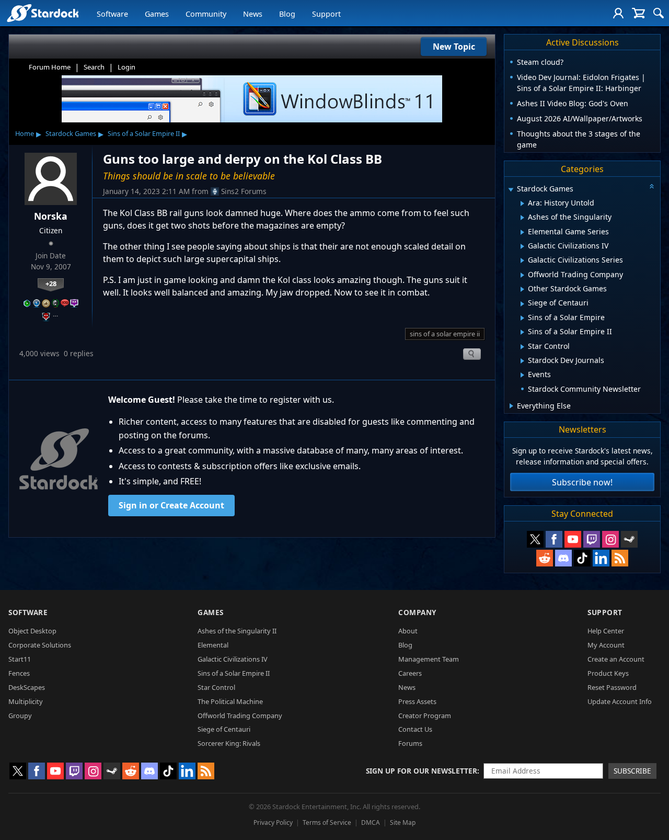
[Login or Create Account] (618, 13)
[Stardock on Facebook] (554, 539)
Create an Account (615, 659)
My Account (606, 645)
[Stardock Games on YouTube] (572, 539)
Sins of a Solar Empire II (144, 133)
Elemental (213, 645)
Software (112, 14)
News (252, 14)
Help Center (605, 630)
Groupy (20, 715)
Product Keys (608, 673)
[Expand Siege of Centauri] (522, 304)
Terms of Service (327, 822)
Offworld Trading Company (240, 715)
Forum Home (50, 67)
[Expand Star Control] (522, 346)
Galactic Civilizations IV (233, 659)
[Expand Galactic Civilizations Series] (522, 260)
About (408, 630)
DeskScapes (26, 687)
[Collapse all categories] (651, 186)
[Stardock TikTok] (582, 558)
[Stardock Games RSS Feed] (619, 558)
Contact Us (415, 729)
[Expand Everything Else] (511, 405)
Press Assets (417, 701)
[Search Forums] (658, 13)
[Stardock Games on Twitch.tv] (591, 539)
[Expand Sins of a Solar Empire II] (522, 332)
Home (24, 133)
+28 (50, 283)
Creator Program (424, 715)
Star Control (216, 687)
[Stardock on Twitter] (535, 539)
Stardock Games (70, 133)
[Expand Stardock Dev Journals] (522, 361)
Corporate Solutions (39, 645)
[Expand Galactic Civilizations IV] (522, 246)
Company (417, 612)
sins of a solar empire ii (445, 333)
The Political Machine (230, 701)
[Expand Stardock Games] (510, 189)
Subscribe (632, 771)
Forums (410, 743)
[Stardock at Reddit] (544, 558)
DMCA (370, 822)
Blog (287, 14)
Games (157, 14)
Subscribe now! (582, 482)
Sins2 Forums (244, 191)
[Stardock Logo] (42, 13)
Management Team (428, 659)
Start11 (19, 659)
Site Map (403, 822)
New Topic (454, 46)
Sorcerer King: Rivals (229, 743)
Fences (19, 673)
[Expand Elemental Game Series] (522, 232)
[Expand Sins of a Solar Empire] (522, 318)
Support (326, 14)
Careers (410, 673)
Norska (50, 216)
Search (94, 67)
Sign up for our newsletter (421, 771)
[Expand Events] (522, 375)
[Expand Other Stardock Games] (522, 289)
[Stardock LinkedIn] (601, 558)
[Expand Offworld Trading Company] (522, 275)
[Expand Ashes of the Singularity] (522, 217)
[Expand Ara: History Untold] (522, 203)
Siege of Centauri (224, 729)
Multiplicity (25, 701)
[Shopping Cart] (638, 13)
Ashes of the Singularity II (237, 630)
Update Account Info (619, 701)
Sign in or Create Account (171, 505)
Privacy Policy (273, 822)
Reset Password (612, 687)
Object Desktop (32, 630)
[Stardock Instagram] (610, 539)
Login (126, 67)
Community (206, 14)
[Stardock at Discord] (563, 558)
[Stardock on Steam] (629, 539)
